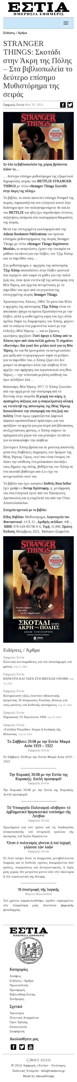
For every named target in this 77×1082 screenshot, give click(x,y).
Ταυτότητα (17, 1013)
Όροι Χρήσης (19, 1022)
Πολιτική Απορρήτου (24, 1017)
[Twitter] (70, 105)
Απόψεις (15, 976)
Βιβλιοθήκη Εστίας (23, 994)
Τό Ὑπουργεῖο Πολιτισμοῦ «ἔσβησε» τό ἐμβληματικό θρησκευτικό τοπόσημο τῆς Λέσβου (38, 811)
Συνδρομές (17, 999)
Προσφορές (17, 990)
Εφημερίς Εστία (13, 104)
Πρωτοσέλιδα (19, 985)
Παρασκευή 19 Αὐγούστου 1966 (24, 717)
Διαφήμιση (17, 1031)
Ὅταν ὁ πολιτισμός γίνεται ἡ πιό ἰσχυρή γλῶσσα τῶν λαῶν (39, 845)
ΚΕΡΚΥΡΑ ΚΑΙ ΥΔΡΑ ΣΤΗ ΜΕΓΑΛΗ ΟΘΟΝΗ (35, 678)
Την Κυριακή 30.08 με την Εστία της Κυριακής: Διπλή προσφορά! (38, 776)
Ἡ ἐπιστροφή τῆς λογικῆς (38, 889)
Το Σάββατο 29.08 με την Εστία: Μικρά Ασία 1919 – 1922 (38, 743)
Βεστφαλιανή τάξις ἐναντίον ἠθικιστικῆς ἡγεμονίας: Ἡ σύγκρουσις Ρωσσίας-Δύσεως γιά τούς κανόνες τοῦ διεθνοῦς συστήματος (35, 700)
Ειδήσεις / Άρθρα (15, 33)
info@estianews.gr (53, 1070)
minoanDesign (45, 1076)
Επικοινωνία (18, 1026)
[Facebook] (63, 105)
